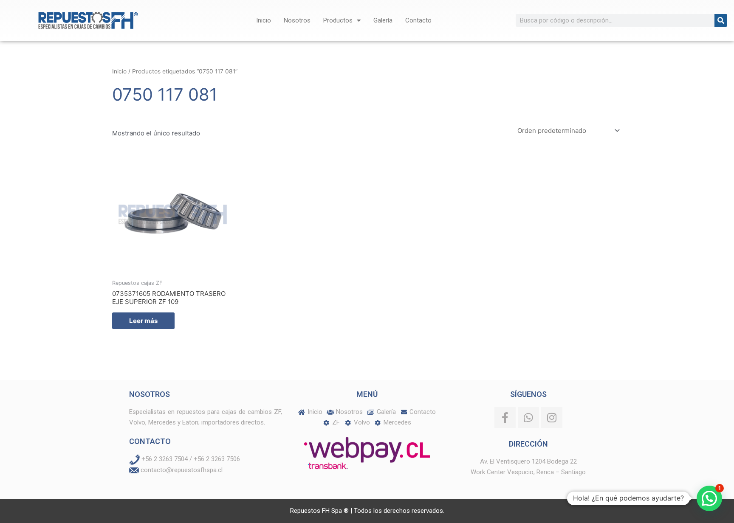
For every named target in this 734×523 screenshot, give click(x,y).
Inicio (263, 20)
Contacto (418, 20)
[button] (709, 498)
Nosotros (297, 20)
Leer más (143, 321)
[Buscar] (720, 20)
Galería (382, 20)
